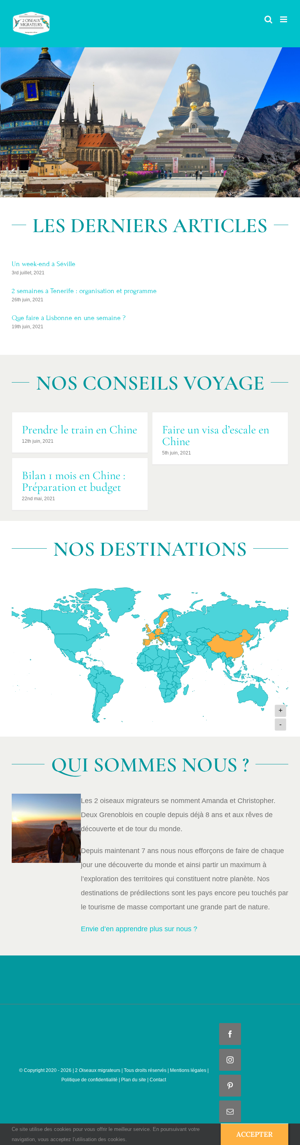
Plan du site (133, 1079)
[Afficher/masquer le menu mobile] (284, 19)
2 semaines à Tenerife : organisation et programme (84, 291)
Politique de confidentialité (89, 1079)
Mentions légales (187, 1070)
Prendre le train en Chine (79, 429)
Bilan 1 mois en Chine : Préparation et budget (73, 481)
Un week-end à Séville (43, 264)
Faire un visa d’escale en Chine (215, 435)
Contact (158, 1079)
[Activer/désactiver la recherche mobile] (268, 19)
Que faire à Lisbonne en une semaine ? (68, 318)
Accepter (254, 1134)
